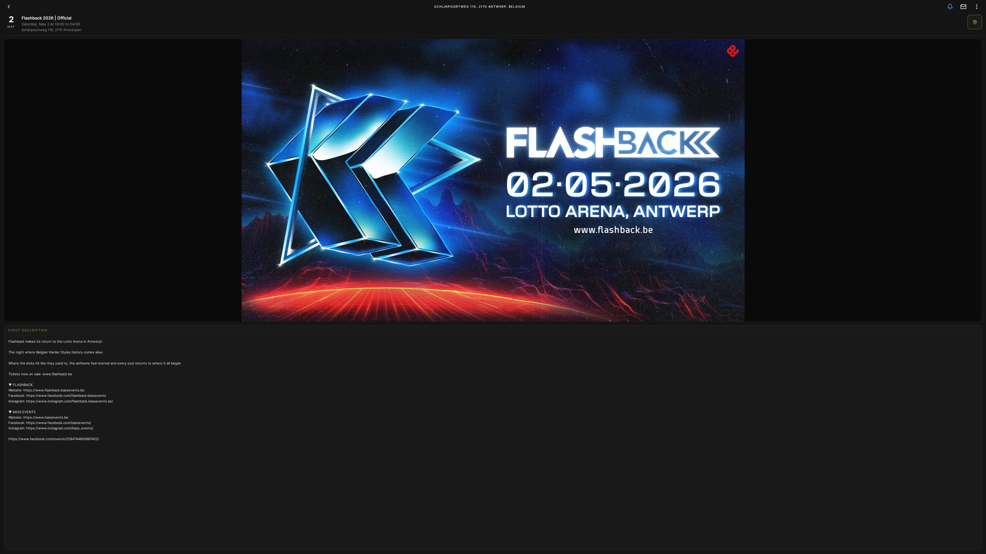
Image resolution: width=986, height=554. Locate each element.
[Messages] (963, 7)
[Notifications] (950, 7)
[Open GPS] (975, 22)
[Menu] (977, 7)
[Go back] (8, 6)
